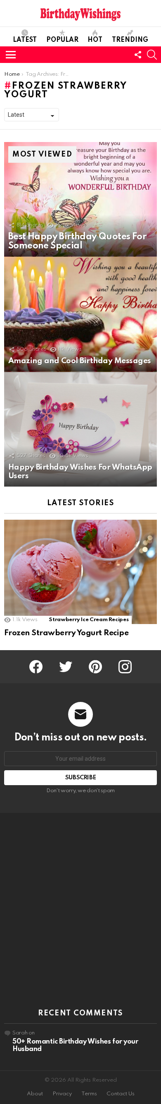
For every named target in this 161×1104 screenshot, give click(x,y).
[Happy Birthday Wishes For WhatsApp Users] (80, 429)
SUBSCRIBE (80, 778)
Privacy (62, 1094)
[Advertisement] (80, 911)
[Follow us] (138, 54)
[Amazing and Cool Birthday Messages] (80, 314)
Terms (89, 1094)
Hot (95, 40)
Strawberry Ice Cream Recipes (88, 619)
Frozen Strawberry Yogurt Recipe (66, 633)
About (35, 1094)
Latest (25, 40)
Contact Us (121, 1094)
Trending (130, 40)
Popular (62, 40)
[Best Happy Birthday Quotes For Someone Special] (80, 199)
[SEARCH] (152, 54)
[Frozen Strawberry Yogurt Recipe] (80, 572)
